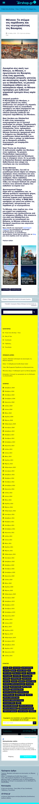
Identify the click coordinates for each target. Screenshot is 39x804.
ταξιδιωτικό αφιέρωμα (10, 711)
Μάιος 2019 (8, 626)
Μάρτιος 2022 (9, 507)
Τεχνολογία (8, 347)
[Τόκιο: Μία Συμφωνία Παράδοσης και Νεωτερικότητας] (28, 255)
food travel (16, 667)
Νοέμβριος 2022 (9, 478)
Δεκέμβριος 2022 (10, 474)
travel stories (27, 678)
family (5, 667)
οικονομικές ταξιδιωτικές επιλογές (13, 700)
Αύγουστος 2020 (9, 576)
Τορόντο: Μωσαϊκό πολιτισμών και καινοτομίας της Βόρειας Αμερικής (18, 774)
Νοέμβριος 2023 (9, 435)
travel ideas (17, 676)
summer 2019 (22, 670)
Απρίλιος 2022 (9, 503)
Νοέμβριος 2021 (9, 521)
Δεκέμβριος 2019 (10, 601)
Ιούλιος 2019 (8, 619)
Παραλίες (6, 689)
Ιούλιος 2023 (8, 449)
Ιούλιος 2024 (8, 406)
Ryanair (13, 670)
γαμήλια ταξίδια (20, 695)
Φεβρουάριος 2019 (10, 637)
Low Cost (6, 670)
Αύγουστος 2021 (9, 532)
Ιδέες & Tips (8, 336)
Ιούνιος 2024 (8, 409)
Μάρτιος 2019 (9, 634)
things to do (16, 673)
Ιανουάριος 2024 (9, 427)
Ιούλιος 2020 (8, 579)
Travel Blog (5, 289)
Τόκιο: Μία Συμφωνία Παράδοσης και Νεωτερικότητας (18, 367)
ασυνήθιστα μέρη (8, 695)
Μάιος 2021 (8, 543)
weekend (21, 681)
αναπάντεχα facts (23, 692)
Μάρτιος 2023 (9, 464)
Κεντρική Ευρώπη (16, 686)
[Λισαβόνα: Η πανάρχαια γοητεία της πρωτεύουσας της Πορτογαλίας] (10, 275)
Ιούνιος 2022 (8, 496)
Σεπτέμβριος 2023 (10, 442)
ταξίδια (18, 703)
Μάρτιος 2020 (9, 590)
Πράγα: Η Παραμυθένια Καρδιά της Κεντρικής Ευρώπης (17, 299)
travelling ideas (15, 289)
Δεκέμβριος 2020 (10, 561)
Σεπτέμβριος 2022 (10, 485)
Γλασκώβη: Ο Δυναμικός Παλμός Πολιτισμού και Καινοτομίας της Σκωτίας (20, 304)
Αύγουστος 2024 (9, 402)
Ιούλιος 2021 (8, 536)
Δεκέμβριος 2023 (10, 431)
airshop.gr (25, 3)
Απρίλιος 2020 (9, 587)
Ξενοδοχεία (8, 340)
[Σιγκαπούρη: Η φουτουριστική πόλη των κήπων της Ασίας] (28, 275)
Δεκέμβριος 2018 (10, 645)
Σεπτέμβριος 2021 (10, 529)
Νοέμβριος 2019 (9, 605)
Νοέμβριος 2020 (9, 565)
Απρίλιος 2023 (9, 460)
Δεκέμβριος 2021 (10, 518)
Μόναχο (19, 71)
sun (29, 670)
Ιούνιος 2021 (8, 540)
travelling (6, 678)
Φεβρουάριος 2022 (10, 511)
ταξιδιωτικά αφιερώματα (11, 705)
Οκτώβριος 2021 (9, 525)
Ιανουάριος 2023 (9, 471)
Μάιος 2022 (8, 500)
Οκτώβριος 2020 (9, 569)
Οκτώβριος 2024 (9, 395)
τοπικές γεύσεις (22, 711)
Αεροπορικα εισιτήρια (14, 796)
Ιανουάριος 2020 (9, 597)
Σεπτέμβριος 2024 (10, 398)
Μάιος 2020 (8, 583)
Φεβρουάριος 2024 (10, 424)
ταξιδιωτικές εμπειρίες (26, 705)
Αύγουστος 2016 (9, 652)
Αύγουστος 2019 (9, 616)
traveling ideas (27, 676)
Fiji (10, 667)
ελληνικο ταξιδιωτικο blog (11, 697)
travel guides (7, 676)
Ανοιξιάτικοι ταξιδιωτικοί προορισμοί (14, 684)
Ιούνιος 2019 (8, 623)
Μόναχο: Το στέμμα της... (29, 9)
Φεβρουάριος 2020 (10, 594)
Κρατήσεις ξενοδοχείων (27, 796)
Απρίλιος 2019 (9, 630)
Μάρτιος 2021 (9, 550)
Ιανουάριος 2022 (9, 514)
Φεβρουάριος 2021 (10, 554)
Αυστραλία (30, 684)
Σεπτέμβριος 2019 (10, 612)
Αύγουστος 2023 (9, 445)
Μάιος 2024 (8, 413)
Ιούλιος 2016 (8, 655)
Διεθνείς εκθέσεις (6, 798)
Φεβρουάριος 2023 (10, 467)
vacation (14, 681)
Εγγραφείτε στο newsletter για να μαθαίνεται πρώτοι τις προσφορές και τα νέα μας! (19, 719)
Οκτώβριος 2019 (9, 608)
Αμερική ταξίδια (30, 681)
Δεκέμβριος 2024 (10, 387)
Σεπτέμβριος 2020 (10, 572)
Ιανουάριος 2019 (9, 641)
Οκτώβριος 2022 (9, 482)
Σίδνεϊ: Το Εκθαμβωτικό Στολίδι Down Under (15, 364)
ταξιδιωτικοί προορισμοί (26, 708)
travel (24, 673)
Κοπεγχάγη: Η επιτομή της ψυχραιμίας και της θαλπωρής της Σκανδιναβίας (18, 781)
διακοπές (29, 695)
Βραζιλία (6, 686)
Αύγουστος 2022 (9, 489)
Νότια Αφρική (27, 686)
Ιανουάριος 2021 (9, 558)
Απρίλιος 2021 (9, 547)
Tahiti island (7, 673)
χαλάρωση (32, 711)
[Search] (34, 312)
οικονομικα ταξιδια (9, 703)
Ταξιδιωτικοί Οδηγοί (17, 689)
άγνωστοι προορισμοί (10, 692)
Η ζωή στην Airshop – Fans (10, 9)
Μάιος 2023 (8, 456)
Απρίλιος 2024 (9, 416)
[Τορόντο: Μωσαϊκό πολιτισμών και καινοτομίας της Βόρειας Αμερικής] (10, 255)
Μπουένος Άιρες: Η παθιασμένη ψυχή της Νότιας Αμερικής (19, 371)
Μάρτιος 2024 (9, 420)
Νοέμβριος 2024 (9, 391)
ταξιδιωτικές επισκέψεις (10, 708)
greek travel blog (27, 667)
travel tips (7, 681)
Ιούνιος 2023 (8, 453)
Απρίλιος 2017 (9, 648)
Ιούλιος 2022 (8, 492)
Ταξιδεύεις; (8, 343)
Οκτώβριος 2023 (9, 438)
